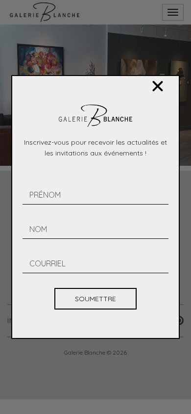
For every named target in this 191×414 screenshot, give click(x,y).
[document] (95, 207)
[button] (157, 86)
